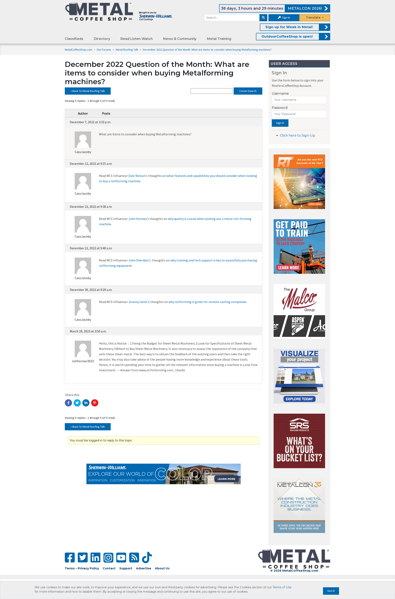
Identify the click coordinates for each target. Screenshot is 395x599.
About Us (162, 568)
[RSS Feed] (134, 557)
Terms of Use (282, 587)
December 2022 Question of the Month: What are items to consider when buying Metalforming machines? (207, 49)
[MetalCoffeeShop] (118, 11)
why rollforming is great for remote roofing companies (207, 302)
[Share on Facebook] (68, 402)
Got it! (331, 591)
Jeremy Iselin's (139, 302)
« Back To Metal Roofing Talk (88, 91)
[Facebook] (70, 557)
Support (125, 568)
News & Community (179, 39)
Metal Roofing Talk (127, 49)
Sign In (285, 17)
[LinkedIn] (95, 557)
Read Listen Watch (137, 39)
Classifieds (74, 39)
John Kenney (137, 219)
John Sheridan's (139, 260)
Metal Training (219, 39)
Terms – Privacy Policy (82, 568)
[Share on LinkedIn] (85, 402)
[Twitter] (83, 557)
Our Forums (104, 49)
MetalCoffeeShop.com (78, 49)
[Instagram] (108, 558)
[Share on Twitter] (77, 402)
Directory (102, 39)
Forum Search (248, 91)
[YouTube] (121, 557)
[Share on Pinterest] (94, 402)
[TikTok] (147, 557)
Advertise (143, 568)
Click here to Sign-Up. (298, 135)
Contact (109, 568)
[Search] (263, 17)
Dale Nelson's (138, 176)
